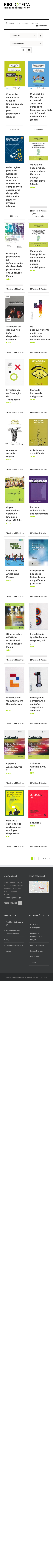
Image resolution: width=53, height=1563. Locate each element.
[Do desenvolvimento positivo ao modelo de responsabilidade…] (38, 308)
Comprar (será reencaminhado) (35, 213)
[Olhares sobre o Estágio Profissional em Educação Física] (14, 616)
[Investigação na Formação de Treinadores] (14, 372)
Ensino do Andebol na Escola (12, 573)
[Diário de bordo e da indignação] (38, 372)
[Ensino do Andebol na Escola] (14, 552)
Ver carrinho (42, 26)
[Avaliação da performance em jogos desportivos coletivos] (38, 679)
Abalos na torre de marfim (11, 453)
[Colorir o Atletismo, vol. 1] (38, 744)
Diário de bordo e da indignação (36, 393)
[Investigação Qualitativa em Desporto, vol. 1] (14, 679)
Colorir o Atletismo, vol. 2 (14, 766)
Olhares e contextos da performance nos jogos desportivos (13, 827)
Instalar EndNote (36, 951)
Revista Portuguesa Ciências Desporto (13, 932)
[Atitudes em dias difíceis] (38, 432)
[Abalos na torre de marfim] (14, 432)
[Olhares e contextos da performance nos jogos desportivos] (14, 802)
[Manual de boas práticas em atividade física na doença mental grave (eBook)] (38, 148)
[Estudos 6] (38, 804)
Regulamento (35, 957)
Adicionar (11, 289)
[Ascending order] (40, 35)
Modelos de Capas (37, 945)
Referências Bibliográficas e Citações (36, 936)
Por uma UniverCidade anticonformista (39, 510)
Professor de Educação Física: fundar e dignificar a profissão (38, 577)
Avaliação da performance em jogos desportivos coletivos (37, 704)
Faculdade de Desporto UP (14, 923)
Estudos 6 (35, 822)
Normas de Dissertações (35, 926)
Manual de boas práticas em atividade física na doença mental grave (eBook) (38, 174)
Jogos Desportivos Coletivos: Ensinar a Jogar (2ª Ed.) (13, 513)
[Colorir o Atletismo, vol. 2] (14, 744)
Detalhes (15, 130)
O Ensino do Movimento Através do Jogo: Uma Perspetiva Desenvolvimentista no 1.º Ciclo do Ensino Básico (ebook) (41, 106)
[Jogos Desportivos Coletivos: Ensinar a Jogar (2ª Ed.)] (14, 489)
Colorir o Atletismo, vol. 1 (38, 766)
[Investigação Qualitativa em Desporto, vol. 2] (38, 616)
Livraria (8, 951)
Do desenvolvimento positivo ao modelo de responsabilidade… (41, 333)
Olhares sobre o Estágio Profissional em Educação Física (14, 640)
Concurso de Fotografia (14, 945)
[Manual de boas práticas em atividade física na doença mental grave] (38, 235)
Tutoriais (33, 962)
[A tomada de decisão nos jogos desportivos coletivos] (14, 308)
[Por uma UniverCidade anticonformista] (38, 489)
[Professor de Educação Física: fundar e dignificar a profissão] (38, 552)
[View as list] (28, 50)
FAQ (7, 939)
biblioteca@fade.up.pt (12, 897)
